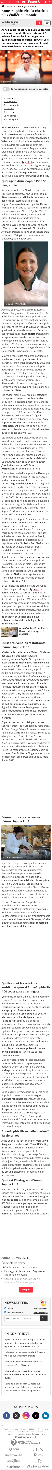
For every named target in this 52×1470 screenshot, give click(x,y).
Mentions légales (24, 1434)
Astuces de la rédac (15, 1313)
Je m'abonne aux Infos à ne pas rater (29, 89)
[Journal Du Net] (38, 1449)
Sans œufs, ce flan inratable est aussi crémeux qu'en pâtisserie (23, 1363)
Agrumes (34, 589)
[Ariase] (13, 1466)
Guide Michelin (20, 662)
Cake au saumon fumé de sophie (22, 1278)
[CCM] (13, 1449)
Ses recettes (9, 112)
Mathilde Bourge (9, 22)
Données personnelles (16, 1432)
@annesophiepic (10, 1199)
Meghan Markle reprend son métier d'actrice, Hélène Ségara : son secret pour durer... (25, 1374)
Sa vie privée (10, 115)
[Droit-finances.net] (38, 1455)
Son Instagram (11, 119)
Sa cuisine (9, 108)
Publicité (32, 1429)
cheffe (31, 333)
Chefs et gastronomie (26, 6)
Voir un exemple (41, 1308)
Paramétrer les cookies (36, 1432)
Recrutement (43, 1429)
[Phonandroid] (38, 1466)
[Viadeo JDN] (38, 1461)
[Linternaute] (13, 1455)
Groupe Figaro (39, 1434)
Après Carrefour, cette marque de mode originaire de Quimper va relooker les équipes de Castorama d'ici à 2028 (24, 1343)
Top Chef (27, 162)
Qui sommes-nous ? (12, 1429)
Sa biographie (10, 101)
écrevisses (28, 483)
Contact (24, 1429)
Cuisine (9, 1309)
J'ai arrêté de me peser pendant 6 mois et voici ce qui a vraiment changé (25, 1354)
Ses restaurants (11, 105)
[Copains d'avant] (13, 1461)
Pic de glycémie (12, 1271)
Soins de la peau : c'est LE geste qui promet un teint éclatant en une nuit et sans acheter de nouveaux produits (24, 1387)
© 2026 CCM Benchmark (26, 1437)
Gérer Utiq (12, 1434)
